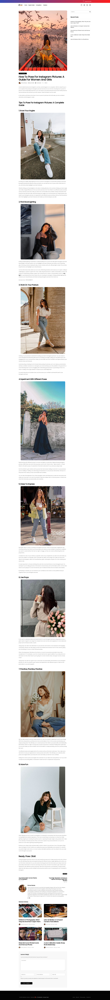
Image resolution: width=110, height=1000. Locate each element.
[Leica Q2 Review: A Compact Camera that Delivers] (55, 910)
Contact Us (88, 997)
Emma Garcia (24, 82)
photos (38, 928)
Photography (22, 73)
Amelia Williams (24, 947)
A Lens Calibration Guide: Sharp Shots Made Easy (54, 944)
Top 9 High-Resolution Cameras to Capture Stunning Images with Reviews (58, 879)
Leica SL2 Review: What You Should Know (80, 39)
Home (26, 5)
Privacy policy (82, 997)
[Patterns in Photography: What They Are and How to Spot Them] (30, 910)
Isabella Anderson (24, 924)
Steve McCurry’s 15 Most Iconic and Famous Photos (29, 944)
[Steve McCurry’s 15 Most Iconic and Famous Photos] (30, 933)
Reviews (45, 5)
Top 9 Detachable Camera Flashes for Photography (28, 879)
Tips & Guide (30, 905)
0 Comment (38, 82)
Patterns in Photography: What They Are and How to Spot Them (29, 921)
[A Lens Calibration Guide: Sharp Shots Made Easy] (55, 933)
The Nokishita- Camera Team (43, 997)
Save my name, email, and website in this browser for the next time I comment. (39, 978)
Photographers (24, 928)
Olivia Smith (48, 924)
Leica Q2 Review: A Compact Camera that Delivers (53, 921)
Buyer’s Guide (32, 5)
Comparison (38, 5)
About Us (77, 997)
